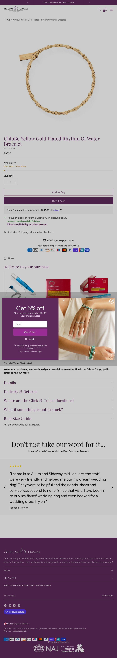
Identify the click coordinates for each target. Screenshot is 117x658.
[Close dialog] (112, 301)
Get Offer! (30, 332)
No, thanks (30, 339)
